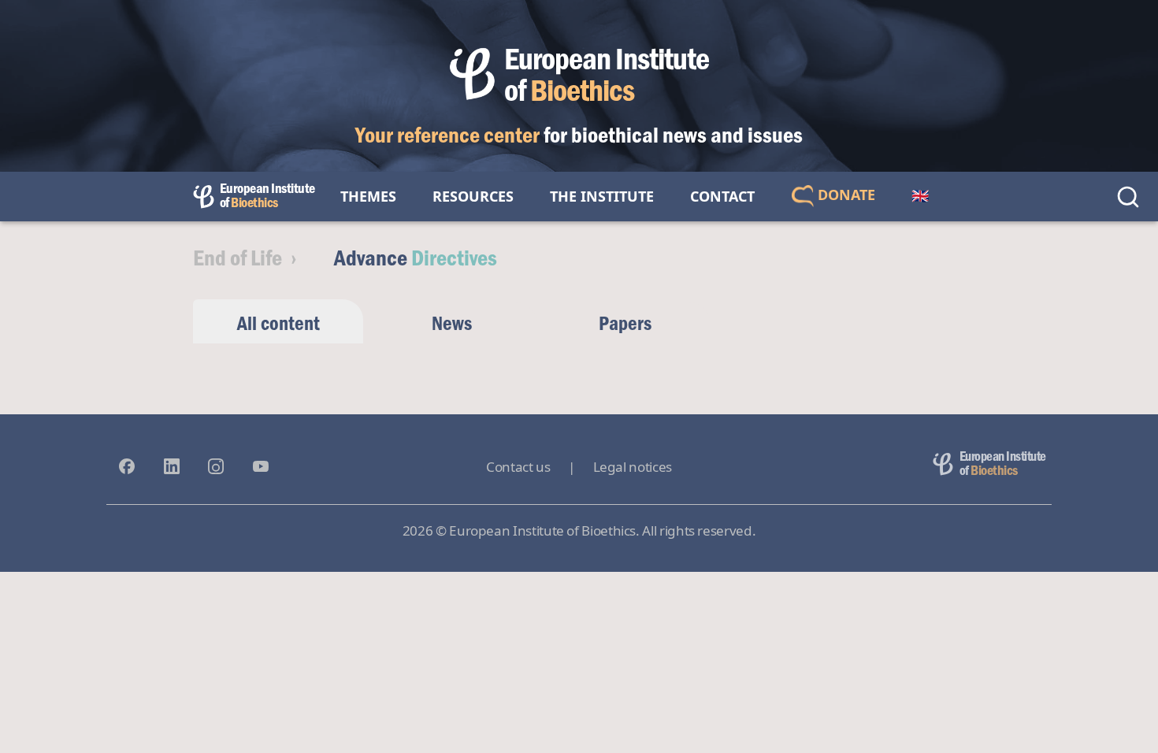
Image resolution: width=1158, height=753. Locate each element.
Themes (368, 196)
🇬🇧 (920, 196)
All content (278, 322)
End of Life (237, 257)
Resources (473, 196)
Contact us (518, 467)
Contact (722, 196)
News (452, 322)
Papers (625, 322)
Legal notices (632, 467)
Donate (844, 194)
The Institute (602, 196)
